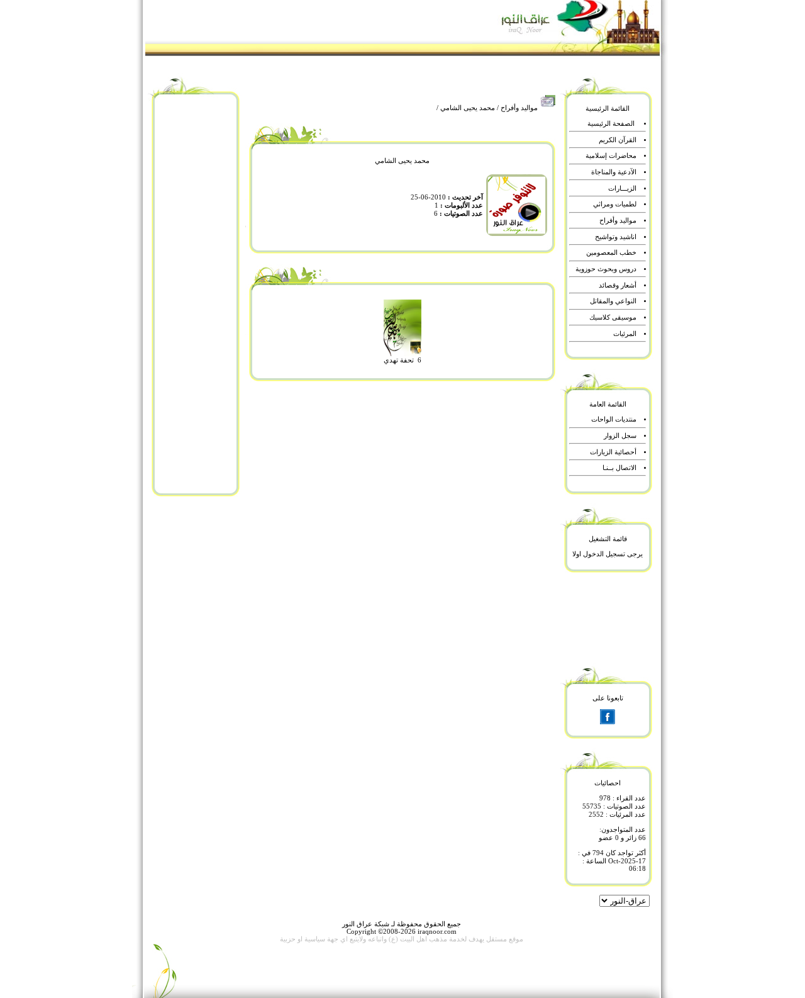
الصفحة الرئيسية (611, 123)
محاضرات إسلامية (611, 155)
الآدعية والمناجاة (613, 172)
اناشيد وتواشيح (615, 236)
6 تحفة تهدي (402, 360)
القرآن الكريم (617, 140)
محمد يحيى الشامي (467, 107)
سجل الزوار (620, 435)
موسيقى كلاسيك (612, 317)
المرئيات (624, 333)
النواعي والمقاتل (613, 301)
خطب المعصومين (611, 252)
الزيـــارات (622, 188)
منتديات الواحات (613, 419)
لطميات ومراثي (614, 204)
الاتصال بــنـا (619, 467)
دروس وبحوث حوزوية (605, 269)
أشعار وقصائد (617, 285)
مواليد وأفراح (519, 107)
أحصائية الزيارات (613, 452)
